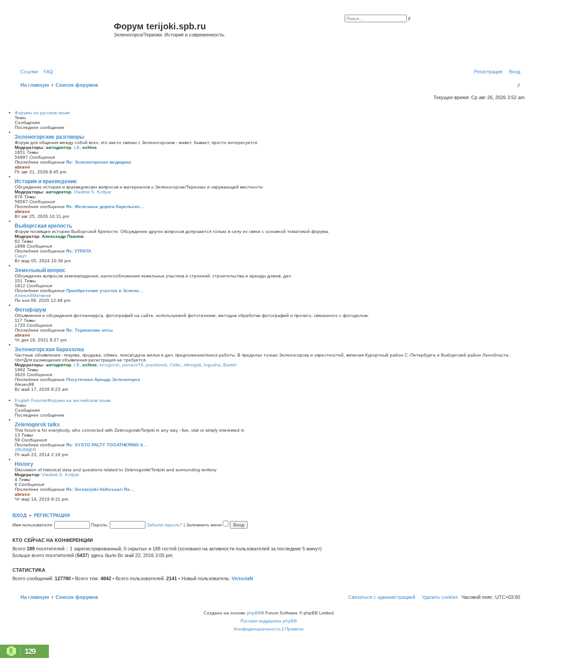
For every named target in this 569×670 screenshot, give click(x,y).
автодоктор (58, 147)
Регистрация (52, 515)
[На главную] (64, 37)
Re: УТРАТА (78, 251)
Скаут (21, 255)
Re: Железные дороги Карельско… (105, 206)
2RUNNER (25, 449)
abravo (22, 166)
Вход (19, 515)
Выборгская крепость (43, 226)
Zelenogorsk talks (37, 424)
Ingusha (212, 364)
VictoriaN (242, 578)
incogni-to (110, 364)
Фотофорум (30, 310)
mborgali (192, 364)
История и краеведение (46, 181)
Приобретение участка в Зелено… (104, 290)
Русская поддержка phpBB (268, 620)
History (24, 464)
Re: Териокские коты (89, 330)
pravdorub (156, 364)
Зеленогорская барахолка (49, 349)
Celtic (175, 364)
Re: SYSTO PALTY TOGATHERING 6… (107, 444)
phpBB (254, 612)
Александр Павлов (63, 236)
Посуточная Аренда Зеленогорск (103, 379)
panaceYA (133, 364)
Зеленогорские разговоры (49, 137)
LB (77, 147)
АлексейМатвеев (33, 295)
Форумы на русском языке (42, 112)
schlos (89, 147)
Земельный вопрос (40, 270)
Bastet (229, 364)
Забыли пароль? (164, 524)
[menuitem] (46, 71)
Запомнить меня (204, 524)
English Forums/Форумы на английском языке (63, 400)
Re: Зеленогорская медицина (98, 162)
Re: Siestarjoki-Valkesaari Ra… (100, 489)
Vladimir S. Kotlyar (92, 191)
